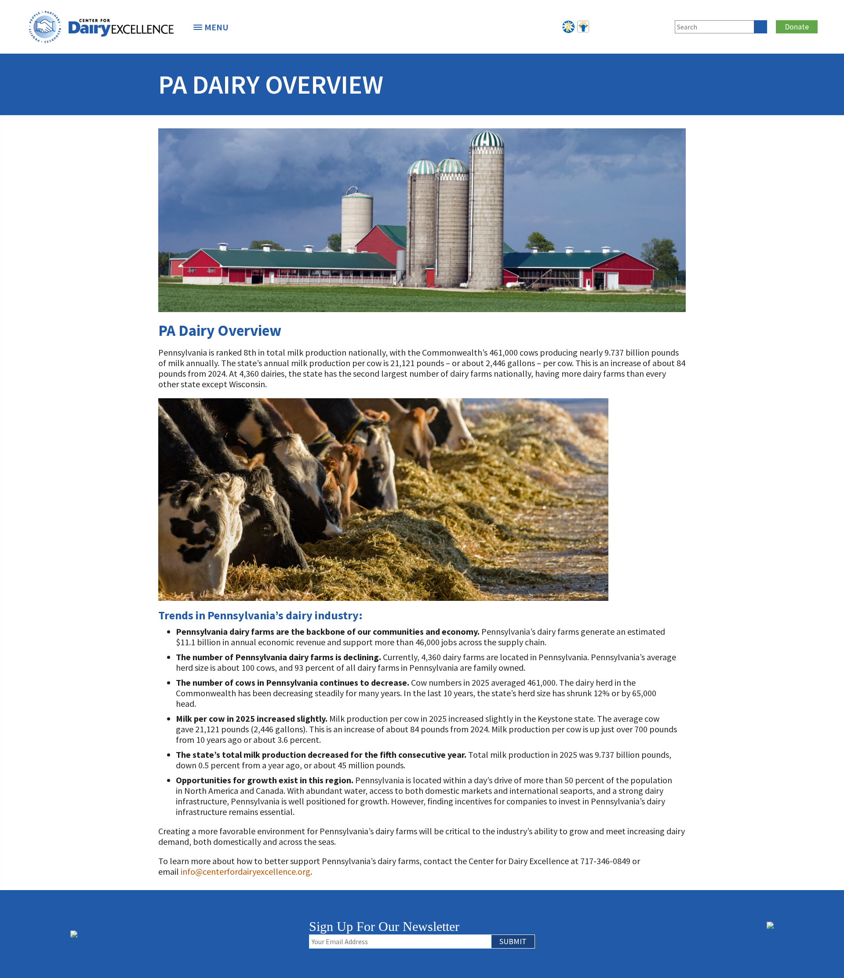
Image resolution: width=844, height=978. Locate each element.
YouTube (660, 25)
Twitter (616, 25)
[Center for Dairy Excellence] (101, 27)
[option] (101, 27)
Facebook (602, 25)
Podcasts (583, 25)
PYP (568, 25)
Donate (797, 27)
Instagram (645, 25)
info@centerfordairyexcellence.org (245, 871)
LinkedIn (631, 25)
